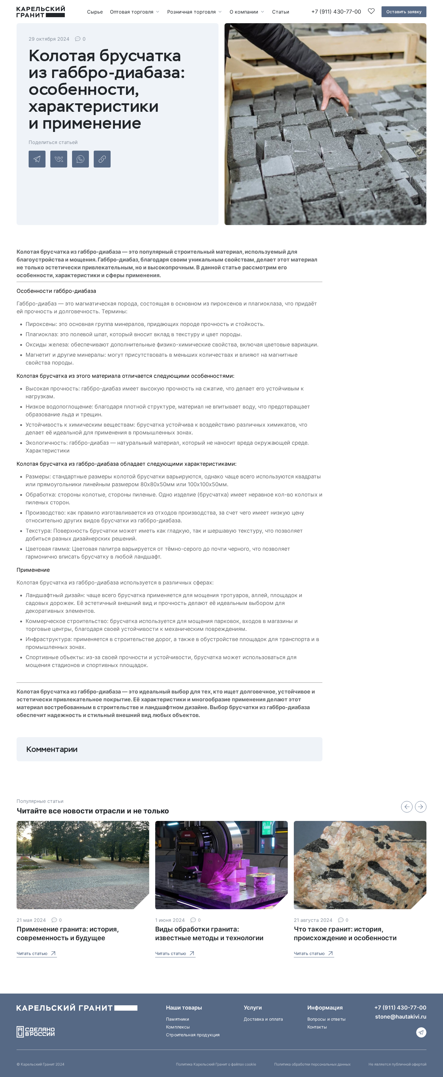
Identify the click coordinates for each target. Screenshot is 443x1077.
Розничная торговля (191, 12)
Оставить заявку (404, 11)
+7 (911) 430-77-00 (336, 11)
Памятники (177, 1019)
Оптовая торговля (131, 12)
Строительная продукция (193, 1034)
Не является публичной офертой (397, 1064)
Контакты (317, 1026)
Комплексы (178, 1026)
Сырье (95, 12)
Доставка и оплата (263, 1019)
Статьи (280, 12)
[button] (407, 806)
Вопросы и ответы (326, 1019)
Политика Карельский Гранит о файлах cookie (216, 1064)
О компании (244, 12)
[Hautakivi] (77, 1010)
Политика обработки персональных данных (312, 1064)
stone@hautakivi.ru (400, 1016)
